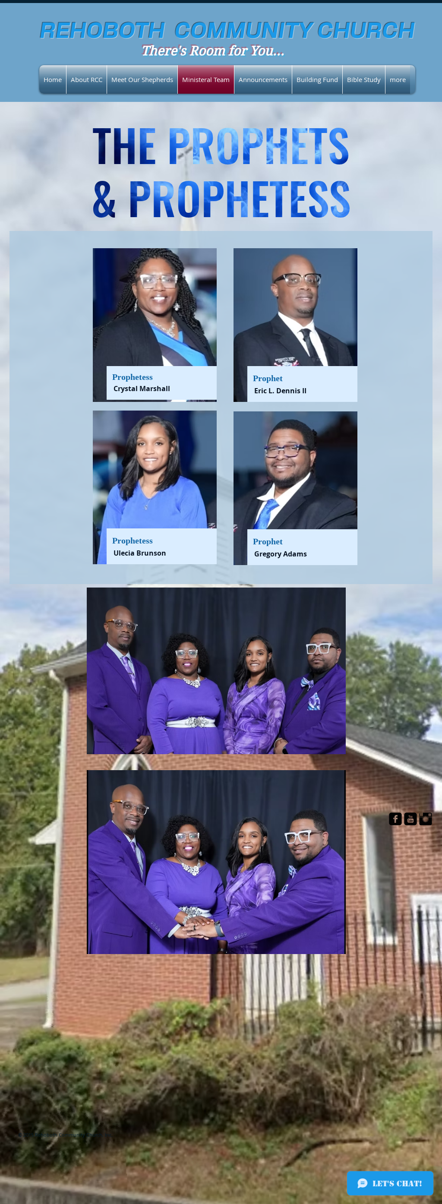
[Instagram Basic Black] (425, 818)
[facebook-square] (395, 818)
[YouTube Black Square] (410, 818)
